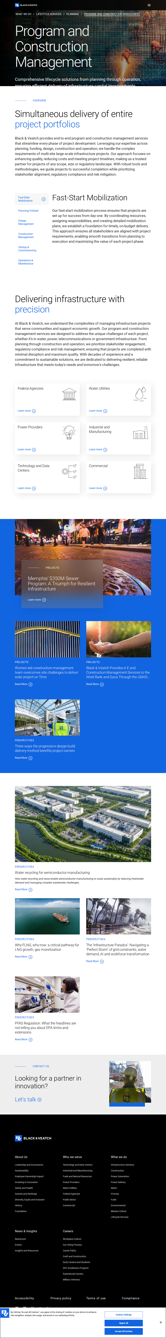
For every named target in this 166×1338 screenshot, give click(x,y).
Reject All (123, 1323)
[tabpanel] (101, 230)
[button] (149, 5)
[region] (83, 1322)
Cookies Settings (124, 1314)
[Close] (160, 1322)
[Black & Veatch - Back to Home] (26, 5)
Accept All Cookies (123, 1331)
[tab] (32, 199)
